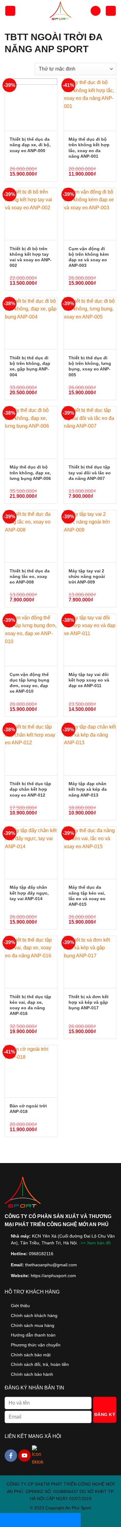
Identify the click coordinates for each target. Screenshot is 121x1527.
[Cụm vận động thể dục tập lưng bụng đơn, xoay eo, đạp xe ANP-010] (31, 640)
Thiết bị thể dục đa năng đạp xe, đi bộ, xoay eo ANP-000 (30, 145)
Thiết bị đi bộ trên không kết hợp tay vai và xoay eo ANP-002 (31, 257)
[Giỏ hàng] (111, 11)
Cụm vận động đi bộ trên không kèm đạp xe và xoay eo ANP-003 (89, 257)
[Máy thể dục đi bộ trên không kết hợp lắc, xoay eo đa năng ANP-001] (90, 104)
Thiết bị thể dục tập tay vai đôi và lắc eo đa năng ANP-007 (90, 472)
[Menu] (10, 11)
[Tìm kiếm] (96, 11)
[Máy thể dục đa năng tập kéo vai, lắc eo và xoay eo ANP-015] (90, 853)
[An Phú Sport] (60, 11)
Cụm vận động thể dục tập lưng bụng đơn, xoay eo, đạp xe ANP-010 (29, 683)
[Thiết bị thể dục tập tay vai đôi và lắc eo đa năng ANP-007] (90, 432)
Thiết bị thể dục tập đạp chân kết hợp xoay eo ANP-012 (30, 789)
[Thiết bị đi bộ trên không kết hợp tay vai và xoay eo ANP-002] (31, 214)
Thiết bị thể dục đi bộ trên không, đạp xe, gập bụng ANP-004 (30, 366)
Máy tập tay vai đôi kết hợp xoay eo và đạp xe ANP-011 (89, 680)
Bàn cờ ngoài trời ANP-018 (28, 1108)
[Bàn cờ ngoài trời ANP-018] (31, 1071)
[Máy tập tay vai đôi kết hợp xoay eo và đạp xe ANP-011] (90, 640)
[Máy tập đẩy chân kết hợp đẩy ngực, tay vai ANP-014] (31, 853)
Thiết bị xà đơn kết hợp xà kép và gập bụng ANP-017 (89, 1002)
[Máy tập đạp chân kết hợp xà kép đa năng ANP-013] (90, 749)
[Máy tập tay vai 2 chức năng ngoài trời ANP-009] (90, 536)
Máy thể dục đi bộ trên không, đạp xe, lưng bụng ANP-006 (30, 472)
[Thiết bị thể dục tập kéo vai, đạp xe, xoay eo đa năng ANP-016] (31, 962)
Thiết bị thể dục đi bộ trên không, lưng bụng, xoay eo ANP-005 (90, 366)
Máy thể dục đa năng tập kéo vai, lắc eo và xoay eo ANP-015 (87, 896)
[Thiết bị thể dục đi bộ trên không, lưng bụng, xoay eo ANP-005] (90, 323)
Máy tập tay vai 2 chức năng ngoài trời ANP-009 (87, 576)
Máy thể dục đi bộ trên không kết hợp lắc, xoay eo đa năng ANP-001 (89, 148)
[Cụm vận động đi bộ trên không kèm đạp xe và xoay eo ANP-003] (90, 214)
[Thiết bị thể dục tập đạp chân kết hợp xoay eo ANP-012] (31, 749)
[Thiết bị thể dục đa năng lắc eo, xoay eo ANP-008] (31, 536)
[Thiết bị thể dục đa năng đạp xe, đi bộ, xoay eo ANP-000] (31, 104)
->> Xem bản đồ (95, 1243)
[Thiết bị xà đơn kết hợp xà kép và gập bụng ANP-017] (90, 962)
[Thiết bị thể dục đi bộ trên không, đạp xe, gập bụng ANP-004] (31, 323)
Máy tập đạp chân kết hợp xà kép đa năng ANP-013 (88, 789)
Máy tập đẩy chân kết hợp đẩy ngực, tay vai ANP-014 (29, 893)
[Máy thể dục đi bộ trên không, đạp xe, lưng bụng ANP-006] (31, 432)
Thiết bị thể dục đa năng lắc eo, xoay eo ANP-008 (30, 576)
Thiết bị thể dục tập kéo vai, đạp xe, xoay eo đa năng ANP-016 (30, 1005)
